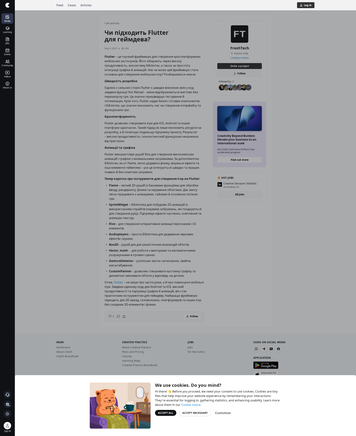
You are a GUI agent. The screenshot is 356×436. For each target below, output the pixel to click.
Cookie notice (190, 405)
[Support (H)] (7, 394)
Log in (308, 5)
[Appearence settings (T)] (7, 414)
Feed (59, 5)
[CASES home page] (7, 5)
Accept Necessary (195, 413)
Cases (72, 5)
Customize (223, 413)
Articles (86, 5)
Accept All (165, 413)
